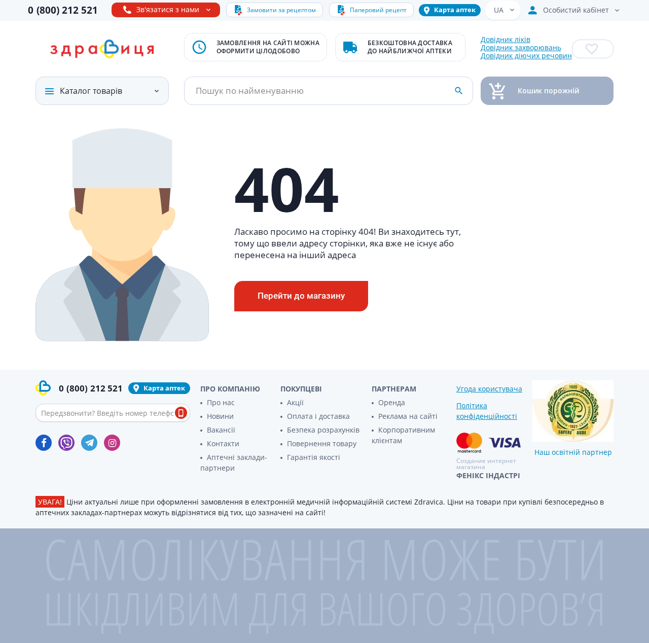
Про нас (221, 402)
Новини (220, 416)
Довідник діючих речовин (526, 56)
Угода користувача (489, 389)
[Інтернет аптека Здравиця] (102, 49)
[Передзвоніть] (181, 413)
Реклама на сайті (408, 416)
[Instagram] (112, 443)
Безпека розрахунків (323, 430)
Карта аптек (455, 9)
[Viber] (66, 443)
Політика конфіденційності (486, 411)
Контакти (223, 443)
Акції (295, 402)
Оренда (391, 402)
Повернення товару (321, 443)
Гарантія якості (313, 457)
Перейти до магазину (301, 296)
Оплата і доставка (318, 416)
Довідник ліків (505, 39)
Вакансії (221, 430)
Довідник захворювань (521, 48)
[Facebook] (43, 443)
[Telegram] (89, 443)
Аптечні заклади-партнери (233, 462)
